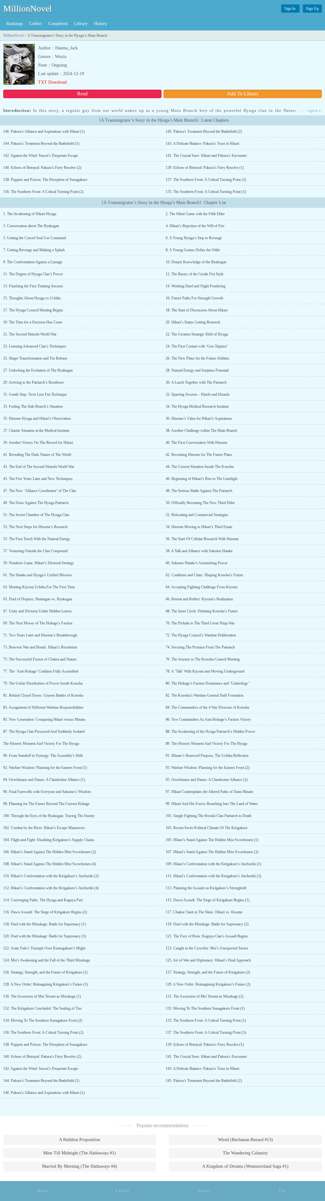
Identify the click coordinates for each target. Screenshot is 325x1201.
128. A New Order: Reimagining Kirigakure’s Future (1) (45, 984)
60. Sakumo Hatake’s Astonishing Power (197, 563)
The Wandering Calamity (245, 1153)
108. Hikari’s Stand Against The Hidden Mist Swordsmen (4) (49, 864)
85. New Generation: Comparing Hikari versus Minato (44, 719)
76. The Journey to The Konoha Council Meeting (203, 659)
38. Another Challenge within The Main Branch (201, 430)
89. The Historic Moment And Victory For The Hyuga (206, 743)
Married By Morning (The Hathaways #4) (79, 1166)
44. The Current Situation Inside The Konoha (200, 466)
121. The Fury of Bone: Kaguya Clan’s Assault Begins (207, 936)
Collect (35, 23)
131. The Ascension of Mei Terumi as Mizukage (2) (204, 996)
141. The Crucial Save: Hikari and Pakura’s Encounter (206, 155)
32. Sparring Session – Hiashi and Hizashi (197, 394)
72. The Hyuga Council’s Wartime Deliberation (201, 635)
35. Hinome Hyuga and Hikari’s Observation (37, 418)
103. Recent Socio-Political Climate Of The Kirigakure (207, 828)
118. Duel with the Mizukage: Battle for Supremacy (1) (44, 924)
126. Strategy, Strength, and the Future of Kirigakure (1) (45, 972)
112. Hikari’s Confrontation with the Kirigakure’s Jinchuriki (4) (51, 888)
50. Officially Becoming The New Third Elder (200, 503)
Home (42, 1191)
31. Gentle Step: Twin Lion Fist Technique (35, 394)
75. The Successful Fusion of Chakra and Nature (39, 659)
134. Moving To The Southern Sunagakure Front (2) (42, 1020)
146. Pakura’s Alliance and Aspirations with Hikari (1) (44, 131)
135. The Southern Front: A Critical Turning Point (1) (206, 191)
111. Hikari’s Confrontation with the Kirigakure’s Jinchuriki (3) (213, 876)
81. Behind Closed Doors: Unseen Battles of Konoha (43, 695)
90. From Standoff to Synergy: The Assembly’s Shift (43, 755)
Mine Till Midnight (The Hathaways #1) (79, 1153)
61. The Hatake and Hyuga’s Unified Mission (37, 575)
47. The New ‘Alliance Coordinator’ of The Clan (39, 491)
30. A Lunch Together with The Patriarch (196, 382)
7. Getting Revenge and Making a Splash (34, 250)
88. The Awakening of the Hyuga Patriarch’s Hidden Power (210, 731)
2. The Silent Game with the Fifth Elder (195, 214)
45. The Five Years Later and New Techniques (38, 478)
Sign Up (312, 8)
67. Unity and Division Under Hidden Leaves (37, 611)
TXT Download (52, 82)
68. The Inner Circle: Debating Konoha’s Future (202, 611)
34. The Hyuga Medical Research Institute (197, 406)
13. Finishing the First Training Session (33, 286)
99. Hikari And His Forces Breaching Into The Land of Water (212, 804)
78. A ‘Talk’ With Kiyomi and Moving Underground (205, 671)
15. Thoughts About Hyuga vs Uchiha (32, 298)
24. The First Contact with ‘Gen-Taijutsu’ (197, 346)
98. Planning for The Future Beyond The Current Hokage (46, 804)
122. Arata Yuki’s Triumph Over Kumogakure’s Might (44, 948)
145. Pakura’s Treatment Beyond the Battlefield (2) (204, 131)
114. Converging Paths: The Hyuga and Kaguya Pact (43, 900)
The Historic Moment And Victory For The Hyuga (41, 743)
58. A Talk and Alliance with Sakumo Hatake (199, 551)
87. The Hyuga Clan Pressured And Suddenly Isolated (44, 731)
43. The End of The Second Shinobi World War (38, 466)
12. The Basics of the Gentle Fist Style (194, 274)
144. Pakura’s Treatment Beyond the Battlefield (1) (41, 143)
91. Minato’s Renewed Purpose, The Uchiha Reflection (207, 755)
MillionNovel (27, 8)
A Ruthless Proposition (79, 1139)
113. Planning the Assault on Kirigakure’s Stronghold (206, 888)
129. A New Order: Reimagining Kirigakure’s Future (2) (208, 984)
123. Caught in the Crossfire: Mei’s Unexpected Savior (207, 948)
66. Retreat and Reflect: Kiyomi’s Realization (199, 599)
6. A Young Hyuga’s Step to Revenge (194, 238)
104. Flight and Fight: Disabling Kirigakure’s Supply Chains (48, 840)
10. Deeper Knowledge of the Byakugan (196, 262)
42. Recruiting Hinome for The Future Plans (199, 454)
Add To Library (243, 93)
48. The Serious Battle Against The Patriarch (199, 491)
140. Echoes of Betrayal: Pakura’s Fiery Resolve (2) (42, 167)
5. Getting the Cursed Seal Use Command (34, 238)
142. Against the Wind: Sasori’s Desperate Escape (40, 155)
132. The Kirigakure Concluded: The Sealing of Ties (42, 1008)
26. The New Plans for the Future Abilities (197, 358)
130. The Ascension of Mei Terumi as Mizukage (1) (42, 996)
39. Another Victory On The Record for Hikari (38, 442)
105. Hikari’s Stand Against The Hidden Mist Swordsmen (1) (212, 840)
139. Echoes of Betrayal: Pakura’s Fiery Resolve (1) (205, 167)
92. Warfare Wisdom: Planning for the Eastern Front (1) (45, 767)
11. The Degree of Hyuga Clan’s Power (33, 274)
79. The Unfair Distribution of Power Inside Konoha (43, 683)
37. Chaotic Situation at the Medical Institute (36, 430)
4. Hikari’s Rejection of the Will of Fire (195, 226)
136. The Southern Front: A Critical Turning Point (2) (43, 191)
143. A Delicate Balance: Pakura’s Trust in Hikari (202, 143)
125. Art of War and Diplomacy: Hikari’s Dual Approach (208, 960)
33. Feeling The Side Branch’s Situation (33, 406)
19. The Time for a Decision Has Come (32, 322)
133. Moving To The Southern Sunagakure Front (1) (205, 1008)
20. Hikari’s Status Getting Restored (193, 322)
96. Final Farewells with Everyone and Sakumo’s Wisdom (47, 791)
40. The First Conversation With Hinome (196, 442)
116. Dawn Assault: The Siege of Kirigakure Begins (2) (45, 912)
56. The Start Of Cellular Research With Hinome (202, 539)
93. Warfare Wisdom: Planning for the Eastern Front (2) (207, 767)
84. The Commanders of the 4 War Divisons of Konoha (207, 707)
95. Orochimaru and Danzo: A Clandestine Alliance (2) (207, 779)
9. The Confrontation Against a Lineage (32, 262)
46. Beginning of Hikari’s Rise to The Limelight (201, 478)
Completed (58, 23)
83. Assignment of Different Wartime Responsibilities (43, 707)
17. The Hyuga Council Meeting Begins (33, 310)
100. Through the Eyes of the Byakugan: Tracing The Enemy (49, 816)
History (100, 23)
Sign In (290, 8)
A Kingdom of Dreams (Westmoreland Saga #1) (245, 1166)
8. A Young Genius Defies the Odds (193, 250)
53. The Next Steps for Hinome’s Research (35, 527)
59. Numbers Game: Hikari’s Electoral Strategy (38, 563)
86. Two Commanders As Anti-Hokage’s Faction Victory (208, 719)
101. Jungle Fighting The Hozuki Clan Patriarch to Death (208, 816)
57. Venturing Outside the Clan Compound (35, 551)
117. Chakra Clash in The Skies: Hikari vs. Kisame (204, 912)
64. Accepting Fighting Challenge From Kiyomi (201, 587)
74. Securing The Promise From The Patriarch (200, 647)
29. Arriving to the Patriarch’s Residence (33, 382)
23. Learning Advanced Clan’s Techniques (34, 346)
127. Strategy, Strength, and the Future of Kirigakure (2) (208, 972)
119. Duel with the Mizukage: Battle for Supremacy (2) (207, 924)
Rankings (14, 23)
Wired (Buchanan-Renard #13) (245, 1139)
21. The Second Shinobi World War (29, 334)
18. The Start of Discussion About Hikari (197, 310)
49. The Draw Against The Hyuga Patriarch (36, 503)
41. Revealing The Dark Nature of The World (37, 454)
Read (82, 93)
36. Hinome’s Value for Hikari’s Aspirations (199, 418)
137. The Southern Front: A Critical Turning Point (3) (206, 179)
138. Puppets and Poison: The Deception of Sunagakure (45, 179)
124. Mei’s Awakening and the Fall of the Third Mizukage (46, 960)
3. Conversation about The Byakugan (31, 226)
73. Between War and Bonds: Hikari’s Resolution (40, 647)
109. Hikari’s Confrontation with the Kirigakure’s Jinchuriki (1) (213, 864)
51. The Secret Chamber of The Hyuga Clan (36, 515)
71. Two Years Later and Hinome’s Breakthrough (40, 635)
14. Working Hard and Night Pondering (195, 286)
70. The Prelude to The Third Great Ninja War (200, 623)
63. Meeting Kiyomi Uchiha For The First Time (39, 587)
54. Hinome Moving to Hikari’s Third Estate (199, 527)
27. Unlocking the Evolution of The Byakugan (38, 370)
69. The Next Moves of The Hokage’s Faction (37, 623)
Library (81, 23)
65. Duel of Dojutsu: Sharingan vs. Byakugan (37, 599)
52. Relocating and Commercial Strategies (197, 515)
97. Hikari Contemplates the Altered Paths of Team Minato (209, 791)
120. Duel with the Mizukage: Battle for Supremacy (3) (44, 936)
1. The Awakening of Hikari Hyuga (29, 214)
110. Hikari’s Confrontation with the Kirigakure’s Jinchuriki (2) (51, 876)
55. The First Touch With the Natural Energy (36, 539)
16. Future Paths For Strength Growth (194, 298)
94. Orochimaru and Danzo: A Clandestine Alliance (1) (44, 779)
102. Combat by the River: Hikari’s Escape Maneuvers (44, 828)
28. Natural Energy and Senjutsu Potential (197, 370)
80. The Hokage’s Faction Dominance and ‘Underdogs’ (207, 683)
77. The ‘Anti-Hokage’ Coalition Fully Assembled (40, 671)
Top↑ (283, 1191)
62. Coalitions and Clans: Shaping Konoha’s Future (204, 575)
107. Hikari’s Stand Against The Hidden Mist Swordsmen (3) (212, 852)
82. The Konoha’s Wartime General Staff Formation (204, 695)
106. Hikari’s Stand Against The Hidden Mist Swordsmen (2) (49, 852)
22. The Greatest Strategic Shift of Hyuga (197, 334)
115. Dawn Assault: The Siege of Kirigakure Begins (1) (207, 900)
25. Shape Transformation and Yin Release (35, 358)
